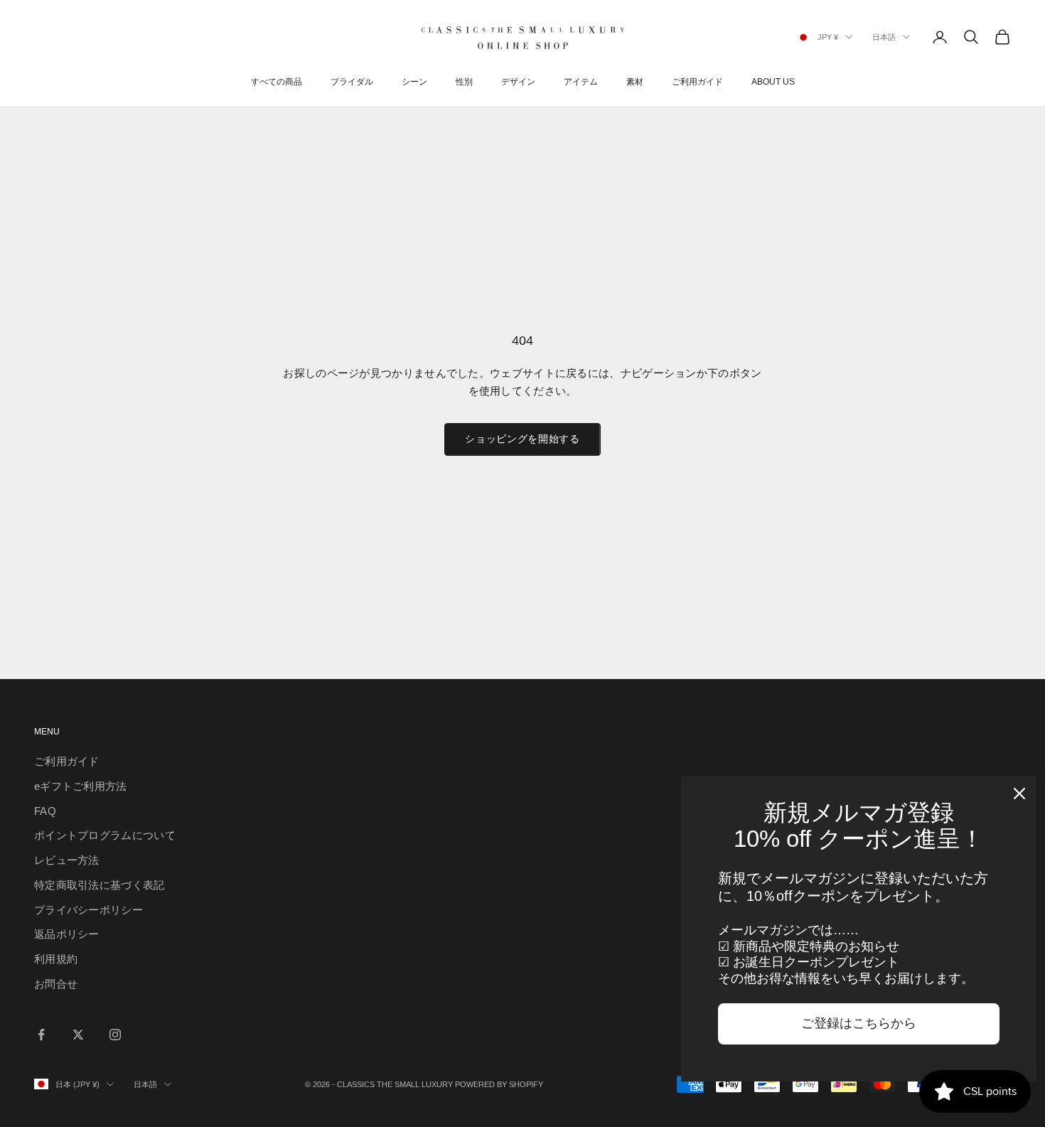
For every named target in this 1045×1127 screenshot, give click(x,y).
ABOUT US (773, 82)
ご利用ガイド (697, 82)
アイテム (581, 82)
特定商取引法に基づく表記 (99, 885)
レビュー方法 (67, 860)
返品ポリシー (67, 934)
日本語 (884, 37)
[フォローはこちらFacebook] (41, 1034)
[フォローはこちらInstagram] (115, 1034)
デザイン (518, 82)
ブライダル (352, 82)
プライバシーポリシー (88, 910)
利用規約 (55, 959)
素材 (634, 82)
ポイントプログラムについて (105, 835)
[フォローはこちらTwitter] (78, 1034)
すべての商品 (276, 82)
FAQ (45, 811)
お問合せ (55, 984)
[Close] (1019, 793)
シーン (414, 82)
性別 (464, 82)
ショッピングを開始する (522, 438)
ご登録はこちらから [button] (858, 1023)
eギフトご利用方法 (80, 786)
